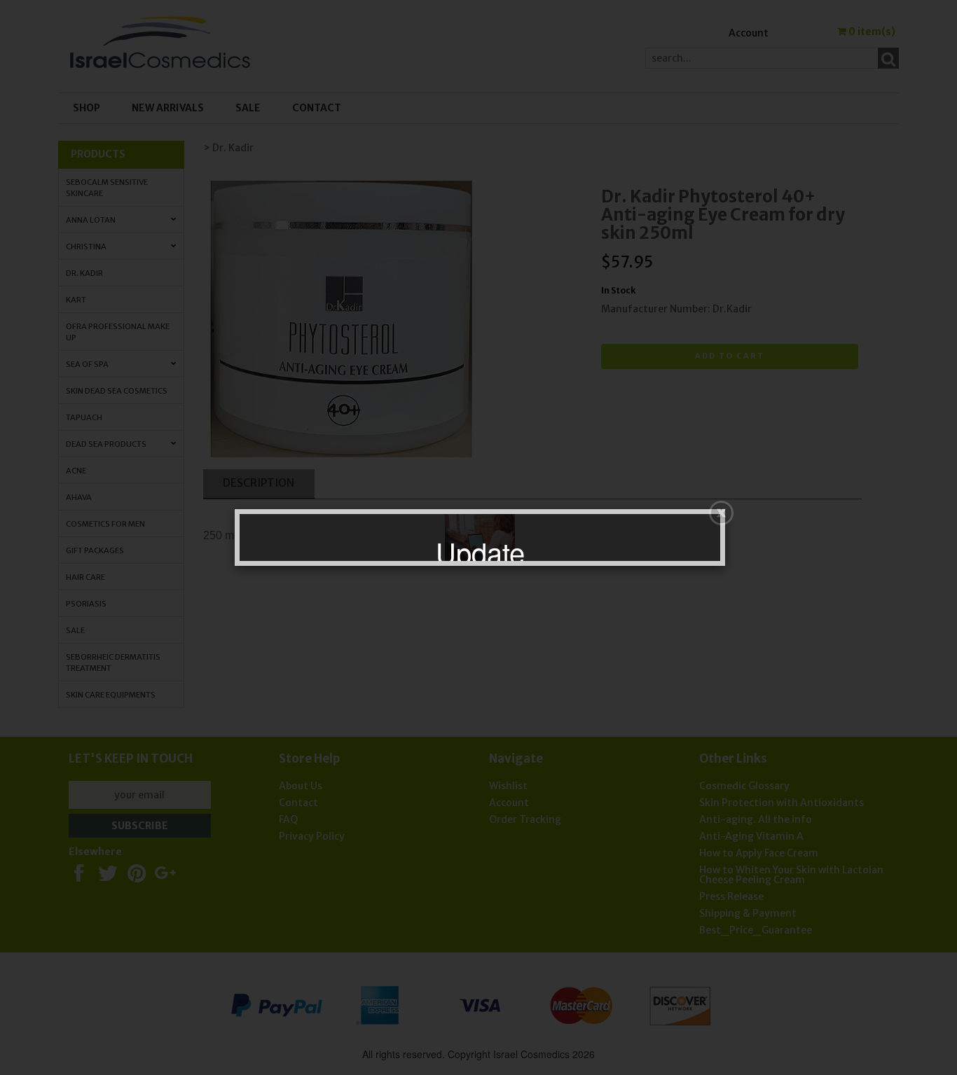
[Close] (721, 513)
